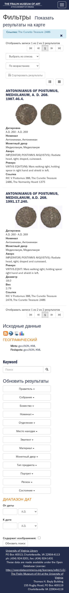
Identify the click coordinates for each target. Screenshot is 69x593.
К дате (7, 519)
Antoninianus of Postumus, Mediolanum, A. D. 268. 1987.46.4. (32, 95)
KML (33, 346)
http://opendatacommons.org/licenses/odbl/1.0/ (35, 570)
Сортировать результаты (27, 75)
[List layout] (50, 82)
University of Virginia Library (22, 550)
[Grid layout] (59, 82)
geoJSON (23, 346)
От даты (8, 505)
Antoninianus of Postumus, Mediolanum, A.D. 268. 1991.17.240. (32, 197)
